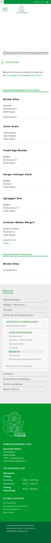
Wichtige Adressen (11, 509)
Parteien (8, 374)
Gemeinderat (15, 336)
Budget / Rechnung (14, 305)
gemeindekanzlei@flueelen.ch (14, 461)
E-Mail (6, 243)
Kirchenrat (14, 355)
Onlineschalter (9, 503)
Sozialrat (13, 348)
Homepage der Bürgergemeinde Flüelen (24, 75)
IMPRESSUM (11, 531)
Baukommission (17, 344)
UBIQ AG (32, 528)
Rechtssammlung (13, 384)
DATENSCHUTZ (22, 531)
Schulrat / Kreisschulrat (21, 340)
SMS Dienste (9, 512)
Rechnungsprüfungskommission (25, 359)
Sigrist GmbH (18, 528)
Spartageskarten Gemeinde (15, 506)
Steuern (8, 310)
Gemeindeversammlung (17, 379)
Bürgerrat (14, 352)
